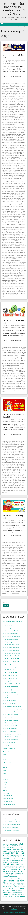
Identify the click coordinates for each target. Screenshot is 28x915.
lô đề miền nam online (9, 381)
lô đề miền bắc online (15, 214)
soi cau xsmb (17, 883)
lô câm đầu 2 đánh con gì (12, 371)
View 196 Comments (16, 434)
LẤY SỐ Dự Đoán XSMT (18, 568)
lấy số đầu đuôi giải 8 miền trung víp (16, 474)
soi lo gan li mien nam (7, 389)
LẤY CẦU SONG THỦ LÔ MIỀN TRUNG (16, 565)
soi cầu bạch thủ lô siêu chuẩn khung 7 (11, 231)
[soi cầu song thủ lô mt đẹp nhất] (14, 511)
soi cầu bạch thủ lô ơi (20, 226)
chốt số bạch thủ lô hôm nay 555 (9, 126)
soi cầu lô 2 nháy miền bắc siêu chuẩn (12, 628)
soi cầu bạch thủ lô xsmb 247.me (12, 250)
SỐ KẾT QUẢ (6, 793)
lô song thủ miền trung (14, 585)
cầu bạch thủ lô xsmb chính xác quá (14, 108)
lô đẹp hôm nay (10, 216)
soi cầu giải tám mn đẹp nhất (10, 728)
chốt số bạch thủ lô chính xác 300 (9, 119)
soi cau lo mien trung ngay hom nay (12, 488)
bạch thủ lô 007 (11, 83)
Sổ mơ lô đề (6, 746)
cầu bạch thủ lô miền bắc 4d (10, 96)
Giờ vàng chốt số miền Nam (18, 355)
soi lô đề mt (4, 492)
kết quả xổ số (6, 751)
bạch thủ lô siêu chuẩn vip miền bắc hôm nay (12, 91)
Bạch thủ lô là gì (18, 83)
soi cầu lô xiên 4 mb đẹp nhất (10, 678)
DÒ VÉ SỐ (5, 785)
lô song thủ (6, 581)
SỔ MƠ (4, 787)
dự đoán (11, 855)
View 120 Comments (16, 340)
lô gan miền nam (20, 383)
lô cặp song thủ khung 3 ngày (16, 373)
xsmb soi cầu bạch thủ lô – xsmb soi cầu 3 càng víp (14, 8)
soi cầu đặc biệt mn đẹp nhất (10, 725)
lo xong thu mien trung (16, 484)
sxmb (21, 892)
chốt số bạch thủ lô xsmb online (12, 145)
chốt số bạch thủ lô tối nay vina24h (15, 142)
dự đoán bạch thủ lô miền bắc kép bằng (16, 173)
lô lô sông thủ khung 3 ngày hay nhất (12, 578)
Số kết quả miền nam (8, 801)
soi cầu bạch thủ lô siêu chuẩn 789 (16, 229)
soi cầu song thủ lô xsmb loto (10, 291)
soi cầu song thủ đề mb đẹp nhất (11, 681)
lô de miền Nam (12, 375)
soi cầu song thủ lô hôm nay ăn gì (12, 272)
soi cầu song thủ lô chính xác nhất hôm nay (11, 268)
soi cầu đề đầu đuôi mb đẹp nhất (11, 670)
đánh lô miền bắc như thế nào (11, 188)
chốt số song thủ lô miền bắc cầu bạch (16, 160)
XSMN (4, 757)
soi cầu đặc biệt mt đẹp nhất (9, 697)
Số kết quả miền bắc (7, 795)
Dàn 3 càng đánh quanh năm (12, 851)
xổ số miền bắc (18, 894)
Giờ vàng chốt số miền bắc (8, 190)
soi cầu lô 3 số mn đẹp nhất (9, 731)
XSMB (4, 754)
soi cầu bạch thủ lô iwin (10, 221)
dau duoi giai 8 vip (11, 442)
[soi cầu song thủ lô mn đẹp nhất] (14, 316)
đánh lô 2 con (16, 350)
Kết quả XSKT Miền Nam (15, 362)
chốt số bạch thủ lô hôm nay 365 (16, 124)
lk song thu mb (18, 201)
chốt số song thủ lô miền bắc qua (14, 165)
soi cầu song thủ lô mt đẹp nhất (10, 714)
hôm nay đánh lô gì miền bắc (13, 191)
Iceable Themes (14, 909)
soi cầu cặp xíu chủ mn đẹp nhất (10, 720)
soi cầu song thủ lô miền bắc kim (16, 277)
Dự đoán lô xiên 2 (13, 858)
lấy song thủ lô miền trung (18, 573)
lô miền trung (22, 480)
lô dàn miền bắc (12, 208)
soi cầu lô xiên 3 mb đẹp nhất (10, 675)
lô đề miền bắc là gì (15, 212)
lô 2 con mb (7, 203)
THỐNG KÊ (5, 779)
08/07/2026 (10, 60)
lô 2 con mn (7, 370)
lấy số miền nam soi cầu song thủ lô (15, 366)
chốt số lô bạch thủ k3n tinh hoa (12, 155)
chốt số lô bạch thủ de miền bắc (9, 153)
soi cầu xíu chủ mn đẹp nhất (9, 742)
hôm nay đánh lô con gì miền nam (9, 357)
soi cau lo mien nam (20, 386)
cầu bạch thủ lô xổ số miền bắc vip (17, 101)
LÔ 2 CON (16, 368)
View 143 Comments (16, 535)
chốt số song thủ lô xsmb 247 (10, 168)
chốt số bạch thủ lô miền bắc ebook (15, 137)
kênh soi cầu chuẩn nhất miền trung (15, 456)
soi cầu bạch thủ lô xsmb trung (14, 258)
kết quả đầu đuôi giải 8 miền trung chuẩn (13, 461)
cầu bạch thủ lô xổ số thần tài (8, 103)
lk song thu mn (10, 368)
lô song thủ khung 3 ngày (18, 583)
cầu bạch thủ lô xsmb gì (20, 111)
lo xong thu (7, 484)
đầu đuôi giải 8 (18, 442)
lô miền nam (13, 385)
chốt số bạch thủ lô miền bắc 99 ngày (10, 134)
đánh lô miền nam (8, 353)
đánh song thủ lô (21, 188)
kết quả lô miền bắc (16, 194)
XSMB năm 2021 (7, 894)
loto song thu (9, 485)
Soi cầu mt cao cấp (20, 421)
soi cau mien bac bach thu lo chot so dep (15, 262)
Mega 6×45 (5, 767)
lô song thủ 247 (13, 581)
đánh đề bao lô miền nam (15, 348)
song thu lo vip (15, 389)
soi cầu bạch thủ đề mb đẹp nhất (10, 633)
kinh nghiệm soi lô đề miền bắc (9, 199)
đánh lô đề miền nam (9, 352)
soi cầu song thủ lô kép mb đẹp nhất (11, 684)
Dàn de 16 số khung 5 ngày (14, 347)
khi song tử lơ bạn (13, 196)
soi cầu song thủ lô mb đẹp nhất (10, 686)
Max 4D (4, 773)
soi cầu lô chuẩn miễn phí (14, 260)
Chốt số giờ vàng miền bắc (10, 844)
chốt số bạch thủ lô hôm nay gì (13, 129)
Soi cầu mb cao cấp (7, 625)
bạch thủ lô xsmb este (16, 93)
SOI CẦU (5, 782)
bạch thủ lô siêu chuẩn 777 (10, 88)
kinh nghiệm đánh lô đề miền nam (14, 363)
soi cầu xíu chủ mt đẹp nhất (9, 711)
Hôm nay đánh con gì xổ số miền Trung (11, 451)
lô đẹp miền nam (12, 383)
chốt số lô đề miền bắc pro (12, 158)
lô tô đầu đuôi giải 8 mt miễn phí (9, 482)
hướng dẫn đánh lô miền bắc (16, 193)
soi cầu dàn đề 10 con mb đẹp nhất (11, 653)
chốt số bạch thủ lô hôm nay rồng (16, 132)
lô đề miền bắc (16, 209)
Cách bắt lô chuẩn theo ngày (14, 847)
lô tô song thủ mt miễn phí (17, 586)
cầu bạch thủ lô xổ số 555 (15, 99)
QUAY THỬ (5, 790)
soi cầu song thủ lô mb (16, 273)
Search (6, 605)
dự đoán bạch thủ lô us (7, 175)
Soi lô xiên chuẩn (11, 892)
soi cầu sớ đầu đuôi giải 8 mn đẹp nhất (12, 734)
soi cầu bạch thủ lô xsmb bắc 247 (14, 254)
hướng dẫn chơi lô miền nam (14, 358)
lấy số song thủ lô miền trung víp (15, 571)
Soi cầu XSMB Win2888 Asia (13, 295)
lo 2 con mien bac (14, 203)
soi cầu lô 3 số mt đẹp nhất (9, 703)
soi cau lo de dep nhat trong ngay (12, 591)
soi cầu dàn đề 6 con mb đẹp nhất (11, 647)
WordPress (16, 908)
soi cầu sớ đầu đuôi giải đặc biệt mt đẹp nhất (13, 709)
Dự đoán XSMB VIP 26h (14, 862)
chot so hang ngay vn (14, 147)
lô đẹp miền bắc (17, 216)
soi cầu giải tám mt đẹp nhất (9, 700)
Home (16, 26)
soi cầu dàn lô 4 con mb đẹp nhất (11, 658)
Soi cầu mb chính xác (9, 63)
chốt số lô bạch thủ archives (16, 149)
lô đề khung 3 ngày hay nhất (15, 479)
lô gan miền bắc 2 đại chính (13, 217)
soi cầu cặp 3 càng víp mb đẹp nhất (11, 642)
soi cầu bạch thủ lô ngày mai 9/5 (16, 224)
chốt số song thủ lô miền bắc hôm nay (10, 162)
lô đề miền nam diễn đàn (18, 376)
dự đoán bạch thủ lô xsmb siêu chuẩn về (11, 185)
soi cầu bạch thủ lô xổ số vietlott (16, 247)
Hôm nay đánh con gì (17, 873)
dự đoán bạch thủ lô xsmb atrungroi (12, 176)
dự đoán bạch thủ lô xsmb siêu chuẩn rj (16, 183)
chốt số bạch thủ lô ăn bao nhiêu (16, 117)
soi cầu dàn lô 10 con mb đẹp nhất (11, 656)
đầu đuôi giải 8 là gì (17, 446)
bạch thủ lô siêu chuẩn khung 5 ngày (16, 89)
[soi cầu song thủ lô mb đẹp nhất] (14, 50)
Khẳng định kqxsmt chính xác (11, 562)
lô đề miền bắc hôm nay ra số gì (15, 211)
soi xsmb (17, 892)
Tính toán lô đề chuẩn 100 (9, 748)
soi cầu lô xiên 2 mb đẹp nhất (10, 672)
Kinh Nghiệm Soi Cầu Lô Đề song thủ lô (13, 563)
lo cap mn (7, 373)
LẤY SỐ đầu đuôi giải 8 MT (8, 475)
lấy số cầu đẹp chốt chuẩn (11, 470)
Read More (5, 76)
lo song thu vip (7, 586)
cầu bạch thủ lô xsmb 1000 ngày (11, 104)
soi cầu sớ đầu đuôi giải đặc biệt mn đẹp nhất (13, 737)
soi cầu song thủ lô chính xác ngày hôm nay (14, 267)
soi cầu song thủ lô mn (7, 388)
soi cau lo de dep (11, 386)
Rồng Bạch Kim (14, 879)
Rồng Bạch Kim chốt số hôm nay (13, 880)
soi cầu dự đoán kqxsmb (11, 885)
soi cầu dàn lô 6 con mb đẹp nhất (11, 661)
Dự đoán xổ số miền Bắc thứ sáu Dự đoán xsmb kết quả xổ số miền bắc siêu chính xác (14, 871)
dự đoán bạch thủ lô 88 (14, 170)
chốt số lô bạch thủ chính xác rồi (16, 152)
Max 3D (4, 770)
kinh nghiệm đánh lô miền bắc (18, 198)
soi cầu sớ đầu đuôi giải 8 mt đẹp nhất (12, 706)
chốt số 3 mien (5, 117)
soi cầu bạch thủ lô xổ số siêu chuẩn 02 (14, 242)
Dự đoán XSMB (11, 860)
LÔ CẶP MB (6, 206)
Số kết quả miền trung (8, 798)
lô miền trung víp (13, 580)
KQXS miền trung (16, 467)
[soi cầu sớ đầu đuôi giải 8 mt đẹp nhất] (14, 410)
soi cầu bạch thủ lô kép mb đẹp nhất (11, 636)
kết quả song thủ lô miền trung (16, 555)
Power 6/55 (5, 776)
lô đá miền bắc (19, 208)
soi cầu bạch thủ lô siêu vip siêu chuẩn (15, 235)
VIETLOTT (5, 765)
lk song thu (12, 201)
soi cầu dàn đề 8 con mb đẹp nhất (11, 650)
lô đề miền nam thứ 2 (19, 381)
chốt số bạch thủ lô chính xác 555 (16, 121)
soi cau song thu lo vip (9, 290)
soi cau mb (9, 883)
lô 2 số (20, 203)
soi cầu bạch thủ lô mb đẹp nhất (10, 639)
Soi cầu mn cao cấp (20, 327)
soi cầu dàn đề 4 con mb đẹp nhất (11, 644)
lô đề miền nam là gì (8, 380)
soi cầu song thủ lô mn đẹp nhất (10, 739)
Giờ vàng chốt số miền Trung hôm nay (15, 449)
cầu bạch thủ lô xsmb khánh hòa (9, 112)
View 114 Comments (16, 76)
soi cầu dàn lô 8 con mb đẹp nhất (11, 667)
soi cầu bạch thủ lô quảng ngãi (9, 227)
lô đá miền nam (20, 375)
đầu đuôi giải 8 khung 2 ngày (15, 444)
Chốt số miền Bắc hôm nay (13, 845)
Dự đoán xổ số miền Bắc (12, 863)
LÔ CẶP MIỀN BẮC (13, 206)
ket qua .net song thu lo (18, 360)
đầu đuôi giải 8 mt (16, 447)
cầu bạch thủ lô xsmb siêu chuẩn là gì (15, 116)
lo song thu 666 (20, 581)
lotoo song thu (15, 485)
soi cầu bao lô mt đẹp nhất (9, 692)
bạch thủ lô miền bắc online (10, 86)
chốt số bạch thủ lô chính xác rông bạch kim (12, 122)
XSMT (4, 759)
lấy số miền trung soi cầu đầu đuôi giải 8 (14, 477)
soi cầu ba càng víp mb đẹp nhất (10, 630)
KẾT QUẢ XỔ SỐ (6, 762)
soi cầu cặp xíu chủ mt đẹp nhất (10, 695)
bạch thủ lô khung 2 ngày (9, 804)
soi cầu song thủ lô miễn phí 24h (14, 283)
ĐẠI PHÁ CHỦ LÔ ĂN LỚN (10, 545)
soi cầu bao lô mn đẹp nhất (9, 723)
